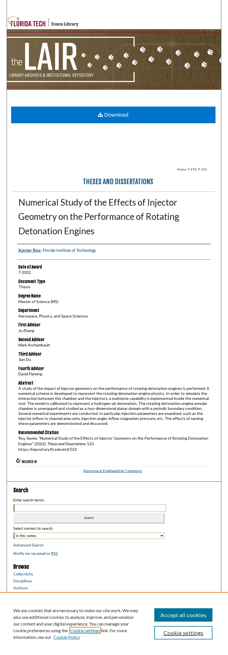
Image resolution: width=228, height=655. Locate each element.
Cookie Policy (66, 637)
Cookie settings (85, 630)
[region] (114, 623)
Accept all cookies (183, 615)
